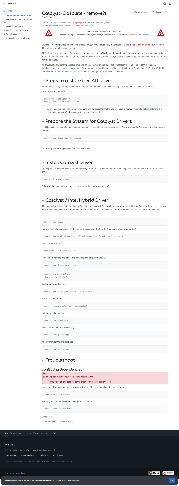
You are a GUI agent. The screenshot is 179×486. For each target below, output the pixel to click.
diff (43, 25)
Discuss (146, 35)
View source (143, 12)
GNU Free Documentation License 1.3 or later (40, 462)
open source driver (141, 45)
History (158, 12)
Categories (47, 417)
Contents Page (49, 422)
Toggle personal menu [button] (169, 3)
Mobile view (58, 455)
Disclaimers (43, 455)
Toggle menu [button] (4, 3)
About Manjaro (27, 455)
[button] (43, 81)
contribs (91, 23)
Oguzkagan (132, 35)
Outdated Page (65, 422)
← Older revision (52, 25)
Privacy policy (10, 455)
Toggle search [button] (175, 3)
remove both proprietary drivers (56, 71)
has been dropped (65, 68)
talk (85, 23)
